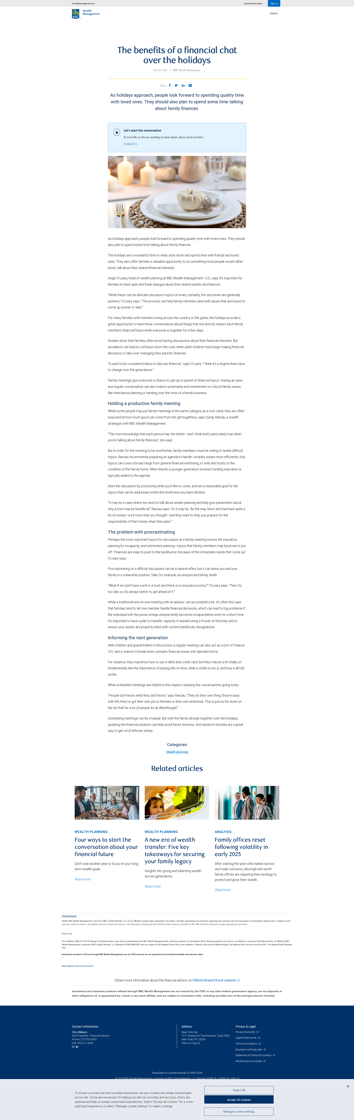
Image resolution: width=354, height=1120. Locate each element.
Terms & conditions (247, 1043)
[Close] (348, 1086)
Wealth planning (177, 752)
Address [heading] (187, 1026)
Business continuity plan (249, 1049)
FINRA (221, 1078)
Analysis (223, 832)
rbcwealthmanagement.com (83, 3)
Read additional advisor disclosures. (78, 966)
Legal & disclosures (246, 1037)
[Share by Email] (190, 85)
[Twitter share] (176, 85)
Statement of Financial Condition (254, 1055)
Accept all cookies (239, 1100)
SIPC (233, 1078)
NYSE (210, 1078)
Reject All (239, 1090)
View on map (189, 1043)
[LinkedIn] (77, 1046)
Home (273, 13)
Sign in (274, 3)
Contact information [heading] (85, 1026)
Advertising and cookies (249, 1061)
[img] (107, 802)
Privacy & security (246, 1032)
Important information (253, 3)
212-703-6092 (89, 1039)
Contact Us (130, 144)
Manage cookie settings (239, 1111)
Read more (82, 879)
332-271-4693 (85, 1043)
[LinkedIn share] (183, 85)
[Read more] (67, 933)
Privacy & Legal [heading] (246, 1026)
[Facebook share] (169, 85)
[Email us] (73, 1046)
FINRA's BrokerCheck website (214, 980)
